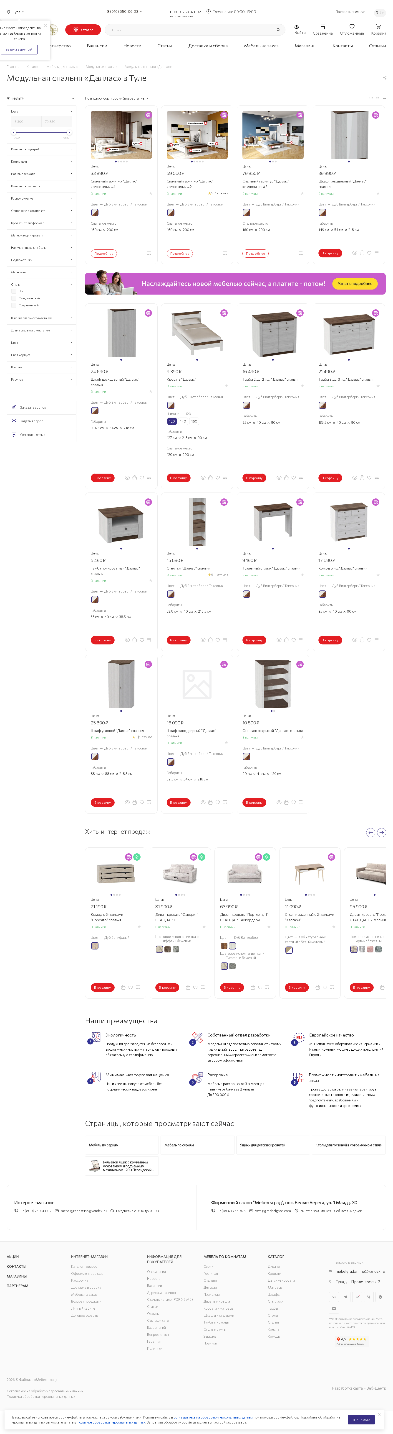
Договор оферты (84, 1315)
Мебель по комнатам (225, 1256)
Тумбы (273, 1308)
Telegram (345, 1297)
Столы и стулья (215, 1329)
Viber (369, 1297)
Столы (273, 1315)
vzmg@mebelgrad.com (273, 1211)
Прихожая (212, 1294)
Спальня (210, 1280)
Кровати (274, 1273)
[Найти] (278, 30)
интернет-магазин (181, 16)
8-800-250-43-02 (185, 12)
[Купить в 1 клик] (362, 252)
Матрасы (275, 1287)
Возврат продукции (86, 1301)
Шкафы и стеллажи (219, 1315)
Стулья (273, 1322)
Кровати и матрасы (219, 1308)
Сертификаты (158, 1320)
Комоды (274, 1336)
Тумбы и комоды (216, 1322)
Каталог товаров (84, 1266)
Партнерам (17, 1286)
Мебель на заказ (84, 1294)
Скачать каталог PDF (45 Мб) (170, 1299)
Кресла (273, 1329)
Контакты (16, 1266)
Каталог (276, 1256)
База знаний (156, 1327)
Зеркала (210, 1336)
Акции (13, 1256)
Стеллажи (275, 1301)
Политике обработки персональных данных (111, 1422)
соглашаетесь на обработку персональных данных (213, 1417)
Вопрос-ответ (158, 1334)
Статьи (152, 1306)
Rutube (357, 1297)
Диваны (274, 1266)
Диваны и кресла (217, 1301)
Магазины (17, 1276)
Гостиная (211, 1273)
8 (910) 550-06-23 (122, 11)
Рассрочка (79, 1280)
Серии (208, 1266)
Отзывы (153, 1313)
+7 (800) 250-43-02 (35, 1211)
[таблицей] (385, 98)
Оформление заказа (87, 1273)
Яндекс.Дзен (334, 1308)
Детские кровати (281, 1280)
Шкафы (274, 1294)
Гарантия (154, 1341)
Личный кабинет (84, 1308)
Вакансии (154, 1285)
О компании (156, 1272)
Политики (154, 1348)
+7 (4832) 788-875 (231, 1211)
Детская (210, 1287)
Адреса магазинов (161, 1292)
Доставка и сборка (86, 1287)
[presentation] (370, 832)
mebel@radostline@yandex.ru (84, 1211)
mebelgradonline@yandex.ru (360, 1271)
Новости (154, 1278)
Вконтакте (334, 1297)
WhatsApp (380, 1297)
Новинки (210, 1343)
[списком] (378, 98)
